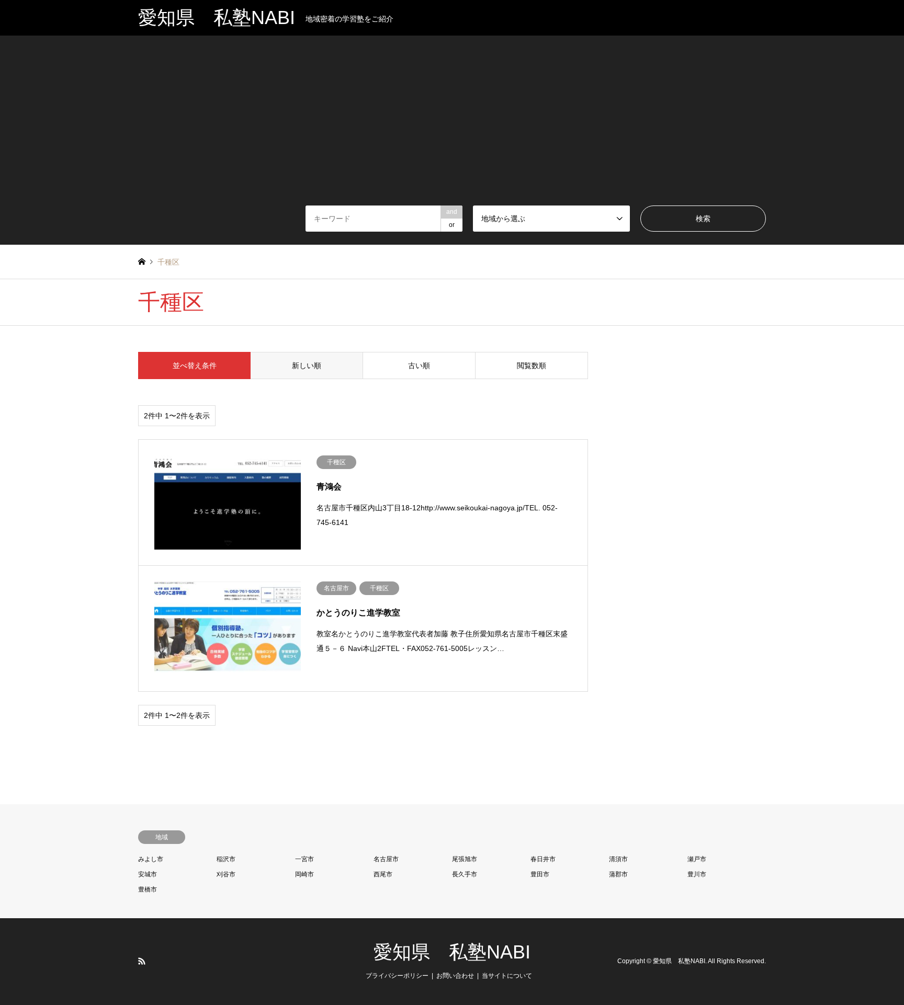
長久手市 (464, 874)
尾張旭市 (464, 859)
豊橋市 (147, 889)
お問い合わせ (455, 975)
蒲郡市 (618, 874)
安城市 (147, 874)
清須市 (618, 859)
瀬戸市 (696, 859)
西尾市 (383, 874)
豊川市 (696, 874)
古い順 (419, 365)
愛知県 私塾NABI (452, 952)
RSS (141, 961)
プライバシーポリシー (397, 975)
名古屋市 (386, 859)
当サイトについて (507, 975)
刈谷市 (226, 874)
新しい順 (306, 365)
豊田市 (539, 874)
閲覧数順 (531, 365)
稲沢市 (226, 859)
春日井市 (543, 859)
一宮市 (304, 859)
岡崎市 (304, 874)
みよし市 (150, 859)
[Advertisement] (452, 127)
